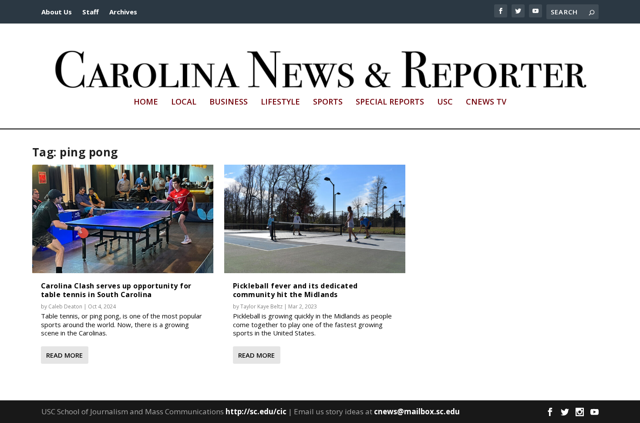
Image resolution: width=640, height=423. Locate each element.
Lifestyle (280, 102)
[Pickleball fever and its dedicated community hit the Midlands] (314, 219)
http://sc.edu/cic (256, 411)
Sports (328, 102)
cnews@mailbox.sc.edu (417, 411)
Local (183, 102)
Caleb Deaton (65, 306)
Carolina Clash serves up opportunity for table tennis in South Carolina (116, 290)
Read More (64, 355)
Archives (123, 11)
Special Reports (390, 102)
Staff (90, 11)
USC (445, 102)
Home (146, 102)
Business (228, 102)
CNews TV (486, 102)
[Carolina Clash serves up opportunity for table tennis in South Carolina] (122, 219)
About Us (56, 11)
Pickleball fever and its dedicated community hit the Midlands (295, 290)
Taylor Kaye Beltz (261, 306)
